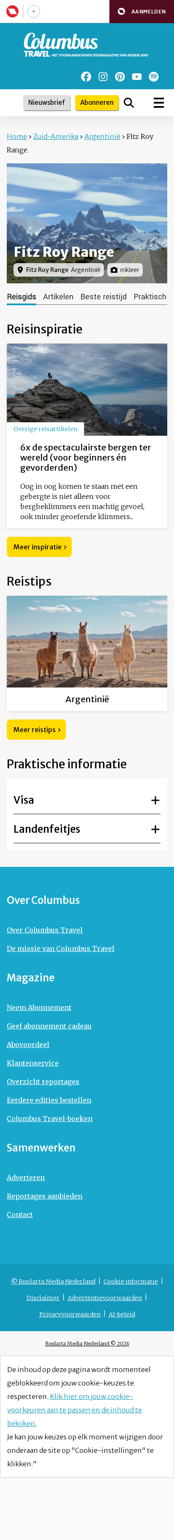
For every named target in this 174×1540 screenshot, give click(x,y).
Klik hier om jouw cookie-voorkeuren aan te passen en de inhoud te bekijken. (74, 1410)
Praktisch (149, 296)
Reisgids (21, 296)
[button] (141, 11)
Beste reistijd (103, 296)
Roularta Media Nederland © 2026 (87, 1343)
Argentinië (102, 136)
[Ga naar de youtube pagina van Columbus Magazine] (137, 77)
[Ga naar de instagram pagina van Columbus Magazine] (103, 77)
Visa (24, 800)
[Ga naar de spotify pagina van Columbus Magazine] (154, 77)
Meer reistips (35, 729)
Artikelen (58, 296)
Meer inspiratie (38, 547)
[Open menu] (158, 102)
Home (17, 136)
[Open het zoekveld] (129, 103)
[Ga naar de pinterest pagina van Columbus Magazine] (120, 77)
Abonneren (97, 103)
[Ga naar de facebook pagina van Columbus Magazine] (86, 77)
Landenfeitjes (47, 829)
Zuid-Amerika (55, 136)
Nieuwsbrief (46, 103)
